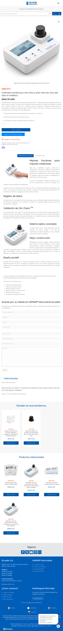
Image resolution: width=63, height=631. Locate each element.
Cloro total (14, 144)
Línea (28, 143)
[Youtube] (31, 552)
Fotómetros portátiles (21, 143)
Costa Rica (54, 608)
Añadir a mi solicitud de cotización (13, 134)
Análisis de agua (11, 143)
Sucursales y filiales (39, 571)
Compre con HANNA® (8, 592)
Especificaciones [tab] (40, 155)
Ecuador (33, 612)
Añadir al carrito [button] (11, 443)
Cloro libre (9, 144)
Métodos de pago (7, 594)
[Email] (40, 552)
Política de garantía (8, 599)
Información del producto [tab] (25, 155)
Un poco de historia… (39, 564)
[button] (58, 3)
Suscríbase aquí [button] (38, 598)
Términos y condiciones (40, 566)
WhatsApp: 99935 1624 (8, 584)
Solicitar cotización (16, 129)
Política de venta (7, 597)
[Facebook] (23, 552)
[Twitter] (27, 552)
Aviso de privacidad (39, 569)
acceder (7, 394)
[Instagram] (35, 552)
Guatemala (33, 608)
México (13, 608)
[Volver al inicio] (31, 3)
